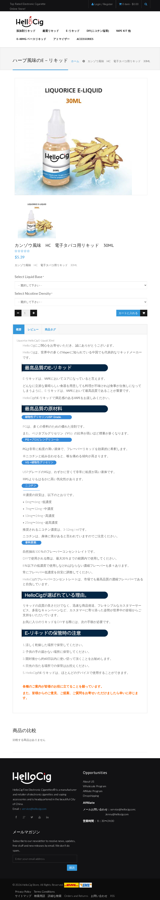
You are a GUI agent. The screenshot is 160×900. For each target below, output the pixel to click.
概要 (18, 329)
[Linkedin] (48, 817)
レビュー (33, 329)
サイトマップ (23, 895)
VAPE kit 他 (123, 31)
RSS (112, 895)
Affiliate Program (92, 791)
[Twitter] (32, 817)
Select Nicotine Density (33, 293)
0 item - (130, 4)
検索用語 (39, 895)
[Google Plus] (24, 817)
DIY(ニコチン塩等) (98, 31)
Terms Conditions (44, 891)
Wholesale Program (94, 786)
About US (88, 781)
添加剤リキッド (26, 31)
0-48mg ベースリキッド (31, 39)
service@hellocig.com (34, 808)
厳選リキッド (51, 31)
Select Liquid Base (28, 276)
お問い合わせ (99, 895)
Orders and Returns (76, 895)
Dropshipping (91, 795)
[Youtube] (40, 817)
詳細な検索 (54, 895)
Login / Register (103, 4)
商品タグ (50, 329)
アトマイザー (61, 39)
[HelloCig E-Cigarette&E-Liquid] (29, 22)
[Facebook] (16, 817)
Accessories (85, 39)
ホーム (75, 61)
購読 (72, 867)
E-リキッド (73, 31)
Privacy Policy (23, 891)
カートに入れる (128, 313)
